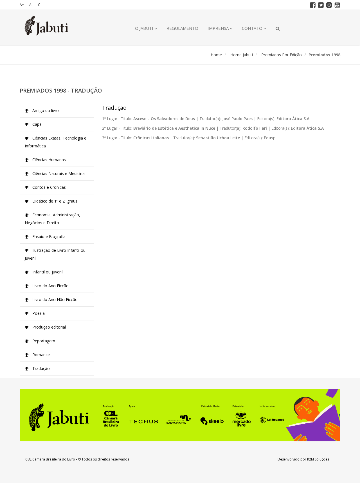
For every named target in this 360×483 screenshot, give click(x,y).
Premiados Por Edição (281, 54)
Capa (36, 124)
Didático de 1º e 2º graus (54, 201)
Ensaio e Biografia (48, 236)
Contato (253, 28)
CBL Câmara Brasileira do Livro (50, 459)
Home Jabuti (241, 54)
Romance (40, 354)
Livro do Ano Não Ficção (54, 299)
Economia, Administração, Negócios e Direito (52, 218)
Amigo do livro (45, 110)
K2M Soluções (318, 459)
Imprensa (219, 28)
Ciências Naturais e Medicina (58, 173)
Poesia (38, 313)
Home (216, 54)
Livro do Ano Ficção (50, 285)
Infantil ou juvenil (47, 272)
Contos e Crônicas (48, 187)
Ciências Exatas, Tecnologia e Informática (55, 142)
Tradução (40, 368)
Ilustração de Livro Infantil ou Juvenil (55, 254)
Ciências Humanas (48, 159)
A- (31, 4)
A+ (22, 4)
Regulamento (182, 28)
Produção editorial (48, 327)
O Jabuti (144, 28)
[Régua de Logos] (180, 415)
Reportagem (43, 340)
